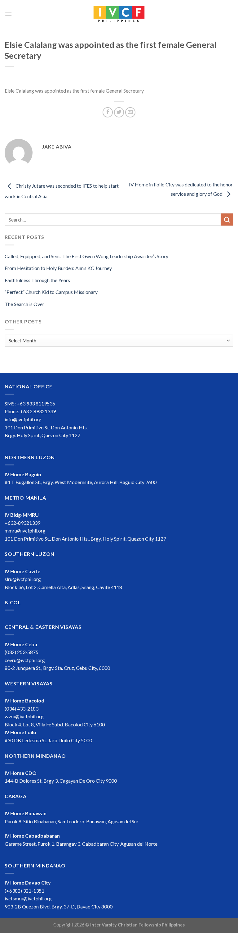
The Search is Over (24, 304)
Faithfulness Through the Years (37, 280)
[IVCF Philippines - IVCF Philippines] (119, 14)
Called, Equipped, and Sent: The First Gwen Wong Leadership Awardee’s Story (86, 256)
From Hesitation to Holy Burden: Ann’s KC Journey (58, 268)
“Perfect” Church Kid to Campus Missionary (51, 292)
